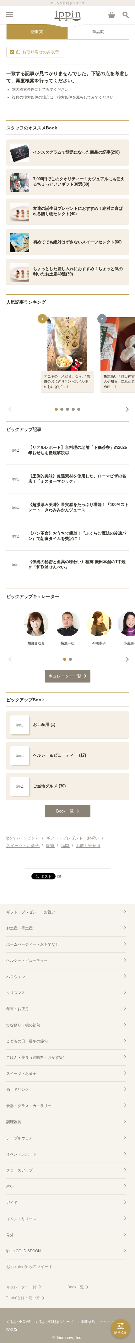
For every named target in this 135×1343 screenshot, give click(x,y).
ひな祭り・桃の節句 (23, 1025)
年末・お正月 (17, 1009)
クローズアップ (19, 1170)
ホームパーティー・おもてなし (32, 944)
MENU (9, 14)
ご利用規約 (86, 1322)
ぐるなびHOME (18, 1322)
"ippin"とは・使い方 (23, 1298)
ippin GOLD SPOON (23, 1251)
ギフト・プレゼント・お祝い (30, 912)
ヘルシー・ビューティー (27, 960)
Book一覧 (76, 1287)
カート (111, 14)
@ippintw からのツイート (29, 1266)
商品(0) (98, 32)
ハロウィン (15, 977)
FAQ (9, 1329)
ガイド (12, 1202)
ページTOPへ (67, 861)
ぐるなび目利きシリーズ (54, 1322)
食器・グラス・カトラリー (28, 1106)
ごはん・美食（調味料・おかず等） (36, 1057)
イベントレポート (21, 1154)
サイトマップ (110, 1322)
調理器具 (13, 1122)
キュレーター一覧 (21, 1287)
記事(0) (37, 32)
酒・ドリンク (17, 1089)
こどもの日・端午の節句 (27, 1041)
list (59, 876)
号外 (10, 1235)
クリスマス (15, 993)
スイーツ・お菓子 (21, 1073)
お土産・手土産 (19, 928)
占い (10, 1186)
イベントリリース (21, 1219)
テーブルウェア (19, 1138)
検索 (125, 14)
